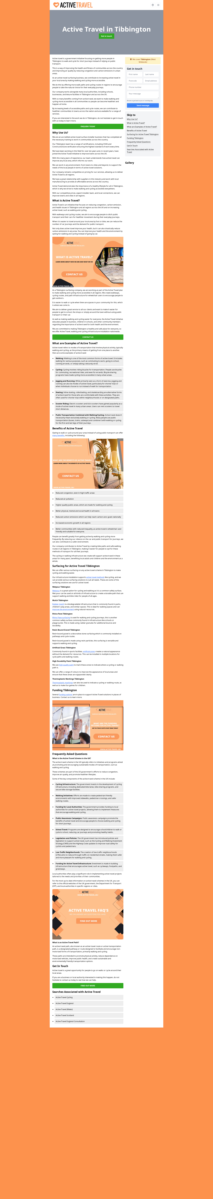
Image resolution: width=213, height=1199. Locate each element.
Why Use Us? (132, 119)
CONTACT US (87, 337)
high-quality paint (66, 665)
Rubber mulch (58, 604)
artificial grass (89, 651)
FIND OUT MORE (88, 985)
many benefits (58, 435)
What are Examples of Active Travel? (142, 127)
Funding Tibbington (135, 138)
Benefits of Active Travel (137, 130)
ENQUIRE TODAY (88, 126)
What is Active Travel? (136, 123)
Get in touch (106, 36)
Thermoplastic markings (62, 682)
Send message (143, 105)
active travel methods (95, 577)
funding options (65, 694)
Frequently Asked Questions (139, 142)
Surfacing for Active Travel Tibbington (143, 134)
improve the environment (63, 609)
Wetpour (56, 590)
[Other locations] (152, 5)
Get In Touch (132, 145)
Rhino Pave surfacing (61, 617)
